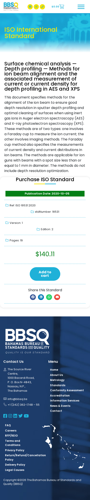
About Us (56, 375)
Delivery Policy (15, 465)
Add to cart (45, 274)
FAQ (8, 425)
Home (54, 370)
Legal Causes (14, 470)
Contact (56, 411)
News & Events (60, 406)
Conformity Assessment (67, 390)
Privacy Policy (14, 450)
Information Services (64, 400)
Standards (57, 385)
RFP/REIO (11, 435)
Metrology (57, 380)
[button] (33, 297)
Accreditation (60, 395)
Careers (10, 430)
